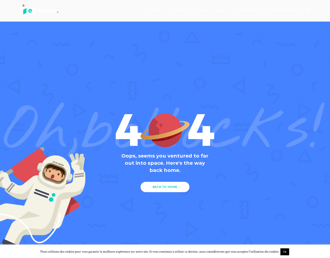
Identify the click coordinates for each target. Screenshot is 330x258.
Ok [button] (284, 252)
